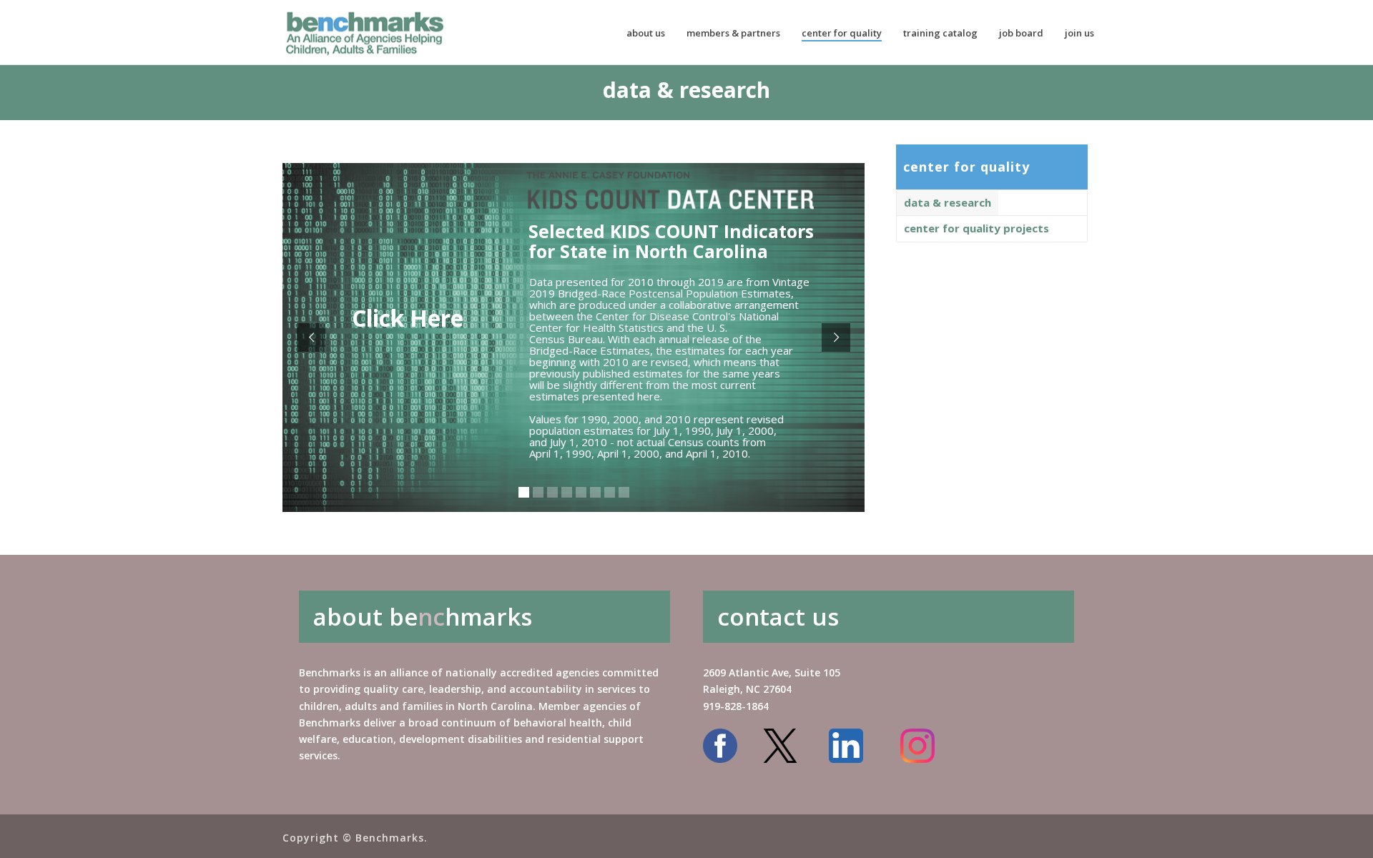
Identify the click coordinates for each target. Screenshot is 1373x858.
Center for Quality (842, 32)
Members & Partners (733, 32)
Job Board (1021, 32)
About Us (645, 32)
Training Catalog (940, 32)
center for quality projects (976, 228)
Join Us (1079, 32)
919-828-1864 (736, 706)
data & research (947, 202)
